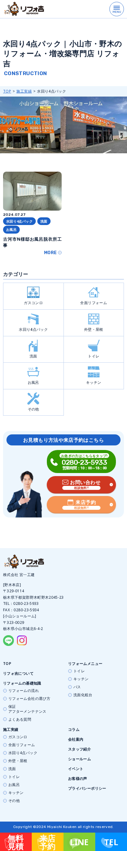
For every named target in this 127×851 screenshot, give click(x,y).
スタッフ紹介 (79, 749)
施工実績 (23, 91)
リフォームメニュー (85, 663)
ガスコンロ (33, 302)
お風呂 (33, 382)
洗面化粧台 (82, 695)
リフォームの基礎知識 (22, 683)
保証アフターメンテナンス (27, 709)
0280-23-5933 (26, 603)
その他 (33, 409)
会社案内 (75, 739)
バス (77, 687)
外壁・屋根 (93, 329)
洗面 (33, 356)
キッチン (93, 382)
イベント (75, 768)
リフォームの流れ (23, 690)
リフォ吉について (18, 673)
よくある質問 (19, 719)
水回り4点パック (33, 329)
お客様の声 (77, 778)
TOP (7, 91)
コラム (74, 729)
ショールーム (79, 758)
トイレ (93, 356)
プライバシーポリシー (87, 788)
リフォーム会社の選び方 (29, 698)
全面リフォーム (93, 302)
